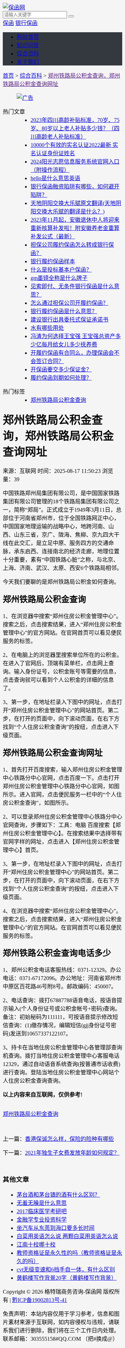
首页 (8, 76)
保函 (8, 23)
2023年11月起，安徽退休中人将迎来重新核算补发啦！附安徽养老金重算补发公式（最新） (75, 228)
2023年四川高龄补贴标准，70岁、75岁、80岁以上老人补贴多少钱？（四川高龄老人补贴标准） (75, 128)
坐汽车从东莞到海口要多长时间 (55, 1228)
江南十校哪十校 (36, 1245)
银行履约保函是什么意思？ (64, 311)
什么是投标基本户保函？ (61, 270)
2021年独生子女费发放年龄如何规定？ (72, 1153)
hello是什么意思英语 (55, 178)
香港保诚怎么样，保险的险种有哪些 (69, 1139)
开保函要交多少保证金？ (61, 369)
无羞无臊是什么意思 (42, 1203)
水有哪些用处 (47, 328)
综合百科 (28, 53)
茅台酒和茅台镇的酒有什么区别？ (58, 1195)
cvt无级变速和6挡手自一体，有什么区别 (66, 1269)
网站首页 (28, 37)
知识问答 (28, 45)
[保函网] (14, 7)
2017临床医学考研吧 (42, 1211)
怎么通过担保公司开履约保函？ (69, 303)
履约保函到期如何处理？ (61, 378)
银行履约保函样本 (53, 261)
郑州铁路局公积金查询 (58, 400)
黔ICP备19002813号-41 (39, 1300)
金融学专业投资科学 (42, 1220)
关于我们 (28, 62)
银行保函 (26, 23)
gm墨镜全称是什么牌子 (59, 278)
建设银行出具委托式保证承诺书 (69, 320)
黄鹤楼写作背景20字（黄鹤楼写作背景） (67, 1278)
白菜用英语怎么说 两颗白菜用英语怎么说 (67, 1236)
